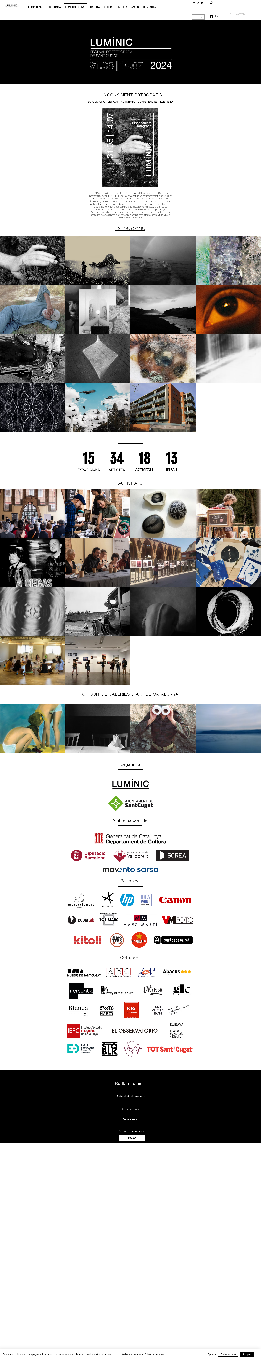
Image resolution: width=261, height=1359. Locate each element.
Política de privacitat (154, 1354)
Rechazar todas (228, 1354)
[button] (211, 2)
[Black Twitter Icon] (202, 2)
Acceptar (247, 1354)
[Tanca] (257, 1354)
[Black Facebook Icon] (194, 2)
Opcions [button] (212, 1354)
